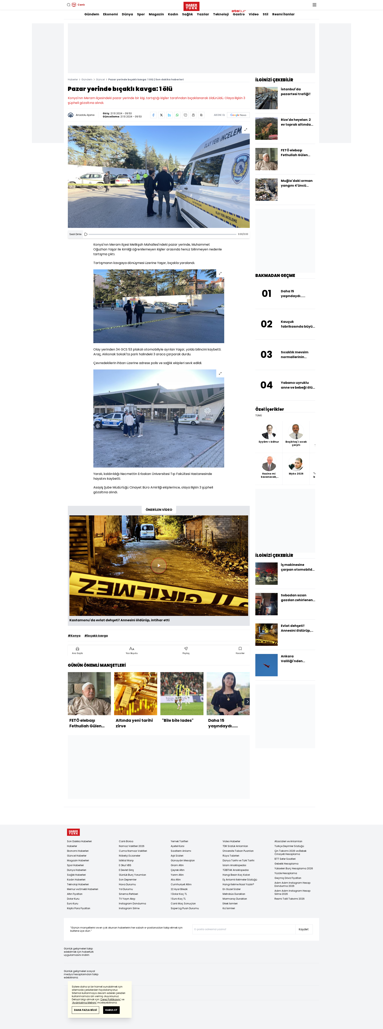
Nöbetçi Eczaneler (129, 855)
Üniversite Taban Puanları (238, 851)
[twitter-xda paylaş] (161, 115)
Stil (265, 14)
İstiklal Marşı (126, 860)
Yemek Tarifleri (179, 841)
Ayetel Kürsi (177, 846)
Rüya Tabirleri (231, 855)
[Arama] (68, 5)
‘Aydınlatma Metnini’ (84, 1002)
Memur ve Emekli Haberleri (82, 889)
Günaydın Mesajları (183, 860)
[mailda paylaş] (185, 115)
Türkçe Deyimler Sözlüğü (289, 846)
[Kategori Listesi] (314, 5)
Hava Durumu (127, 884)
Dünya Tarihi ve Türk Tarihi (238, 860)
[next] (247, 701)
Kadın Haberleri (76, 879)
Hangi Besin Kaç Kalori (236, 874)
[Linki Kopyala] (201, 115)
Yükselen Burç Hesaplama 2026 (293, 868)
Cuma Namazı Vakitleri (133, 851)
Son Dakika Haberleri (79, 841)
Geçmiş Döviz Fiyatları (287, 878)
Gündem (91, 14)
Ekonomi (110, 14)
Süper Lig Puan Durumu (185, 908)
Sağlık (187, 14)
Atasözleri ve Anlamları (288, 841)
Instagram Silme (129, 908)
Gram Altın (177, 865)
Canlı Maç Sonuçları (183, 903)
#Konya (74, 636)
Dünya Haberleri (76, 870)
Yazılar (203, 14)
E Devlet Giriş (126, 870)
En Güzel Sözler (232, 889)
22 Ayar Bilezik (179, 889)
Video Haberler (231, 841)
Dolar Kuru (73, 898)
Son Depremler (127, 879)
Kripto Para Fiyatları (78, 908)
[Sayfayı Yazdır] (193, 115)
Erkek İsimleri (230, 903)
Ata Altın (176, 879)
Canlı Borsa (126, 841)
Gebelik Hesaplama (286, 863)
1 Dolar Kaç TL (179, 894)
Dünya (127, 14)
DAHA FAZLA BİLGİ (85, 1010)
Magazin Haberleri (78, 860)
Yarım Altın (177, 874)
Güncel (100, 79)
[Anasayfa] (73, 832)
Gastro (239, 14)
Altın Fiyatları (74, 894)
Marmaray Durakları (235, 898)
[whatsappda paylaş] (177, 115)
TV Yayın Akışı (127, 898)
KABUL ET (111, 1010)
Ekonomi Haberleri (78, 851)
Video (254, 14)
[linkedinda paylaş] (169, 115)
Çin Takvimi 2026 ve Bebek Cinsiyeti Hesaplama (290, 852)
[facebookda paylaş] (153, 115)
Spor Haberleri (75, 865)
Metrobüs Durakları (234, 894)
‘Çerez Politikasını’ (110, 999)
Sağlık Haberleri (76, 874)
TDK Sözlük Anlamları (235, 846)
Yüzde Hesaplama (285, 873)
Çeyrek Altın (178, 870)
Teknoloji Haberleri (78, 884)
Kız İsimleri (229, 908)
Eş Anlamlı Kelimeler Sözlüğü (240, 879)
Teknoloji (221, 14)
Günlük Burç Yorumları (132, 874)
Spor (141, 14)
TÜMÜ (258, 415)
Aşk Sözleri (177, 855)
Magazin (156, 14)
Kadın (173, 14)
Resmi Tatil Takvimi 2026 (289, 898)
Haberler (73, 79)
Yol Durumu (126, 889)
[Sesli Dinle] (86, 234)
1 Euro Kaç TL (178, 898)
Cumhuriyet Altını (181, 884)
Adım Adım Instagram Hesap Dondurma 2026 (292, 884)
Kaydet (304, 929)
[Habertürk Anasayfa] (191, 6)
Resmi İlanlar (283, 14)
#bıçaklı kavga (96, 636)
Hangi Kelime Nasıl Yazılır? (238, 884)
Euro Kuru (72, 903)
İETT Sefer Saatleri (285, 859)
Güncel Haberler (76, 855)
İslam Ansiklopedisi (234, 865)
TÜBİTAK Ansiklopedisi (236, 870)
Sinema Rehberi (128, 894)
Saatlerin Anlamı (181, 851)
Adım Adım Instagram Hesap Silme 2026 (292, 892)
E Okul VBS (125, 865)
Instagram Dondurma (132, 903)
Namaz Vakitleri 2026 (131, 846)
